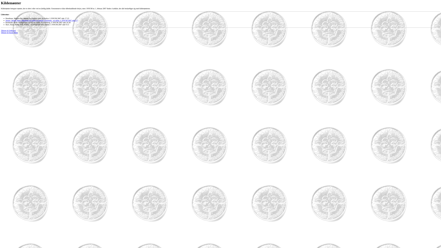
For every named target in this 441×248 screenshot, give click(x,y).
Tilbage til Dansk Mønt (9, 33)
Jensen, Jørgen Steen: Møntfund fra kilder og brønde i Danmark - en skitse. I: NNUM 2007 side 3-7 (42, 20)
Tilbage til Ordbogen (8, 31)
